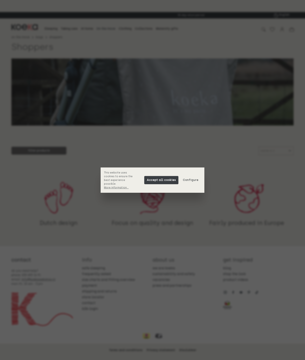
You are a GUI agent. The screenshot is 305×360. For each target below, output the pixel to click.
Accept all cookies (161, 180)
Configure (190, 180)
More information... (116, 187)
